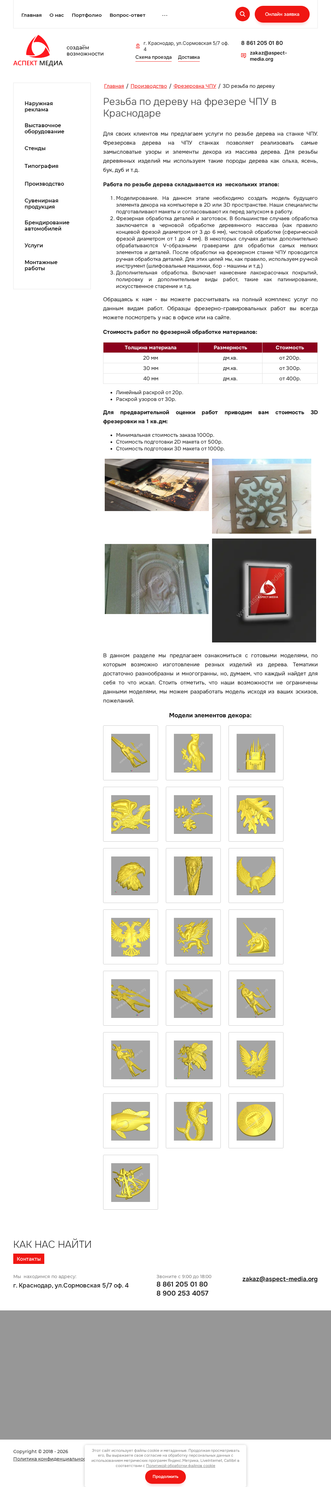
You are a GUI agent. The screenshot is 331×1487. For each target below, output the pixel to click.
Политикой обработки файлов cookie (180, 1465)
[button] (282, 14)
